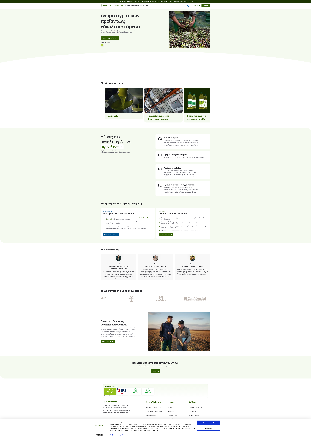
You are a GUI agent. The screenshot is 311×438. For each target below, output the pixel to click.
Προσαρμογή (208, 428)
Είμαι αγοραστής (165, 234)
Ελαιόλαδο (113, 116)
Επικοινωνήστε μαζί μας (196, 407)
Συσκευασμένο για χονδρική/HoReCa (196, 117)
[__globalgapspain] (148, 391)
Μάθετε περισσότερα (108, 341)
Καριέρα (170, 407)
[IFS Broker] (123, 391)
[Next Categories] (204, 105)
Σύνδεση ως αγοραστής (153, 407)
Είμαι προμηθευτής (109, 234)
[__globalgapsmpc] (135, 391)
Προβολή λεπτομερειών (117, 434)
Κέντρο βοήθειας (194, 415)
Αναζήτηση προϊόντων (132, 5)
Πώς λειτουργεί (194, 411)
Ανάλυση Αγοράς (172, 415)
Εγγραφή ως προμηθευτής (154, 411)
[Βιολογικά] (110, 391)
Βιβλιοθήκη (170, 411)
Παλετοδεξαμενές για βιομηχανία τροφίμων (158, 117)
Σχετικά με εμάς (151, 415)
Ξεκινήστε (206, 5)
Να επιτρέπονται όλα (209, 423)
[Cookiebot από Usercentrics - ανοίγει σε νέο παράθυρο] (99, 435)
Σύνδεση (197, 5)
